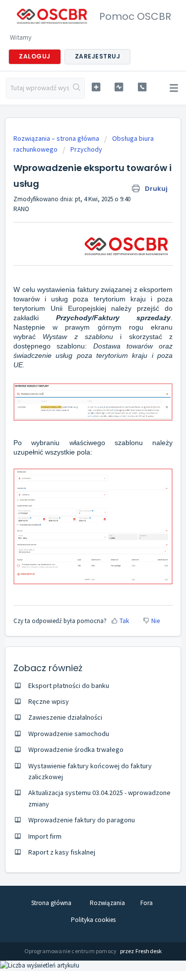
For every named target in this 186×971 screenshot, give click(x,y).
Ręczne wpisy (48, 701)
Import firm (45, 836)
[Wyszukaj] (76, 88)
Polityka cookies (93, 919)
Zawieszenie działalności (65, 717)
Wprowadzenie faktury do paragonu (81, 819)
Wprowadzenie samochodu (68, 733)
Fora (146, 903)
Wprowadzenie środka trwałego (76, 749)
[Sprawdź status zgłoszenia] (118, 87)
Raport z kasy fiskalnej (61, 852)
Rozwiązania (107, 903)
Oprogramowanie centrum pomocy (71, 951)
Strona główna (51, 903)
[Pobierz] (75, 488)
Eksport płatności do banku (68, 685)
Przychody (86, 149)
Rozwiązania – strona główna (57, 138)
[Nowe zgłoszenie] (96, 87)
